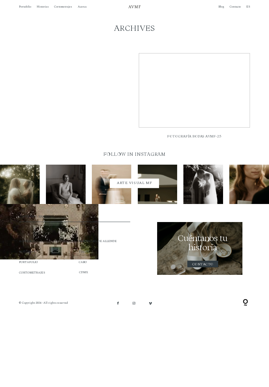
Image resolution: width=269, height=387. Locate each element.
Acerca (82, 7)
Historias (43, 7)
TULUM (84, 252)
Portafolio (25, 7)
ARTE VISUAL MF (134, 183)
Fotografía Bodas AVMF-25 (194, 98)
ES (248, 7)
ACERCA (25, 241)
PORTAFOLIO (28, 262)
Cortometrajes (63, 7)
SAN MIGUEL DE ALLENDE (98, 241)
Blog (221, 7)
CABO (83, 262)
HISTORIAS (27, 252)
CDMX (83, 272)
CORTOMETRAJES (32, 273)
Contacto (235, 7)
